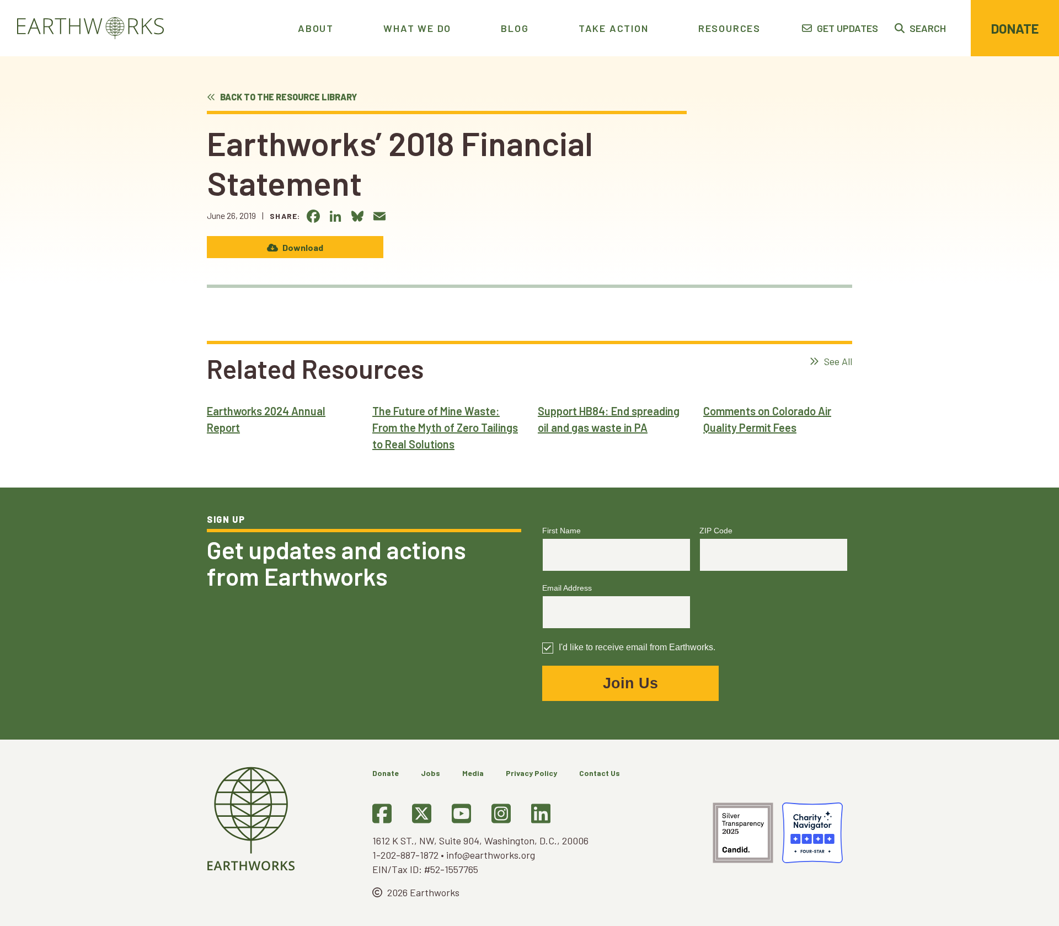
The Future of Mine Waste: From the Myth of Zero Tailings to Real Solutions (445, 427)
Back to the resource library (287, 97)
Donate (1015, 28)
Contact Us (599, 773)
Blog (514, 28)
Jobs (430, 773)
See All (837, 361)
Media (473, 773)
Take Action (614, 28)
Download (302, 247)
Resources (729, 28)
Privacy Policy (531, 773)
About (316, 28)
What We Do (417, 28)
